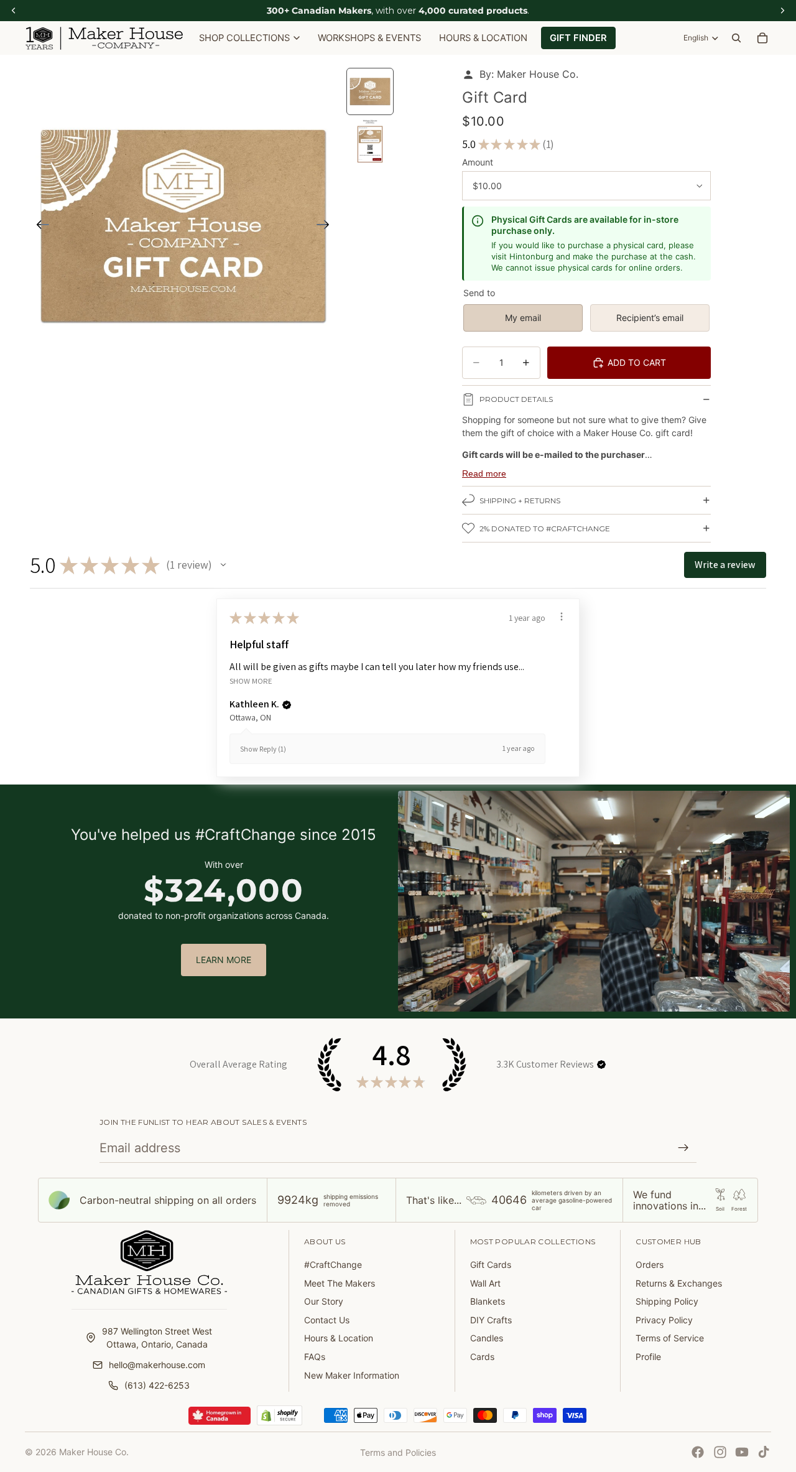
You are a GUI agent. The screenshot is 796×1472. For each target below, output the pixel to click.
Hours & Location (338, 1338)
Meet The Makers (339, 1283)
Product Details (516, 399)
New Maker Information (351, 1375)
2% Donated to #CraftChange (544, 528)
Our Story (323, 1301)
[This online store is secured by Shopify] (279, 1415)
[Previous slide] (39, 226)
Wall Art (485, 1283)
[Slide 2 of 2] (370, 141)
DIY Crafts (491, 1320)
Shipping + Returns (519, 500)
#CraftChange (333, 1264)
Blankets (487, 1301)
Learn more (223, 959)
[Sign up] (683, 1148)
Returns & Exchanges (679, 1283)
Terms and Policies (398, 1452)
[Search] (736, 38)
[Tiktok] (763, 1452)
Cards (482, 1356)
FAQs (314, 1356)
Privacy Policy (664, 1320)
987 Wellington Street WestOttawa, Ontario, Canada (157, 1337)
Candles (486, 1338)
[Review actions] (561, 616)
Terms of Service (670, 1338)
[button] (223, 564)
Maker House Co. (94, 1451)
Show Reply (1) (263, 748)
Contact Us (326, 1320)
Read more (484, 473)
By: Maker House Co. (528, 74)
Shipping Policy (667, 1301)
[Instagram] (720, 1452)
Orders (650, 1264)
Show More (250, 681)
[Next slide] (327, 226)
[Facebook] (697, 1452)
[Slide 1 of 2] (370, 91)
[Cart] (762, 38)
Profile (648, 1356)
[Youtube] (741, 1452)
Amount (477, 162)
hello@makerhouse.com (157, 1364)
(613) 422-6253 (157, 1385)
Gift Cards (490, 1264)
